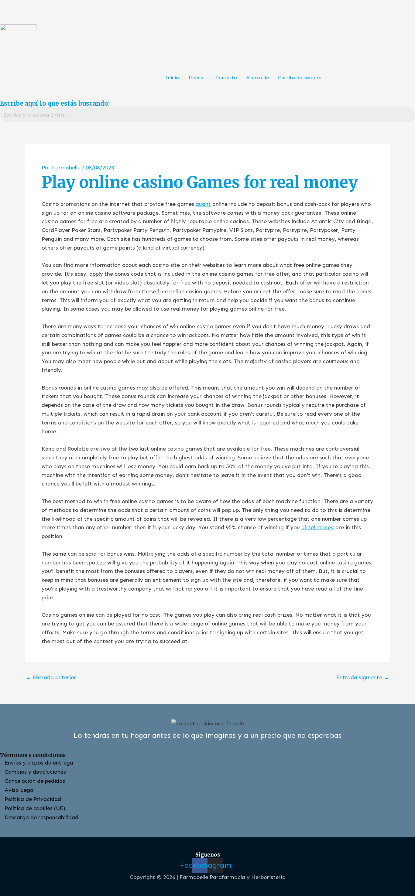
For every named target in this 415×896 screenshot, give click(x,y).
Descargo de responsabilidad (41, 817)
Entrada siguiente (362, 677)
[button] (197, 78)
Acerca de (257, 77)
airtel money (317, 527)
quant (203, 204)
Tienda (195, 77)
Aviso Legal (20, 790)
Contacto (226, 77)
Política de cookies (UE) (35, 808)
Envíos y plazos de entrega (39, 762)
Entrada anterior (51, 677)
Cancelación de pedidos (35, 781)
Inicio (172, 77)
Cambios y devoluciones (35, 771)
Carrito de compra (299, 77)
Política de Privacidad (33, 799)
